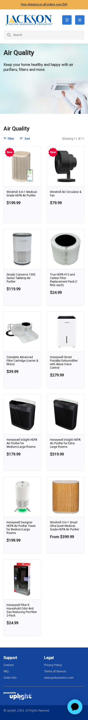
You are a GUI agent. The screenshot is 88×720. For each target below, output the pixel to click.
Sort (27, 138)
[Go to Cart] (67, 20)
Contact (9, 665)
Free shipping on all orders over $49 (44, 4)
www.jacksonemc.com (59, 677)
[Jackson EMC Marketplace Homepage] (29, 20)
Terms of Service (55, 671)
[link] (22, 184)
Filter (11, 138)
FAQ (6, 671)
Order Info (10, 677)
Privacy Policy (53, 665)
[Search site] (44, 35)
